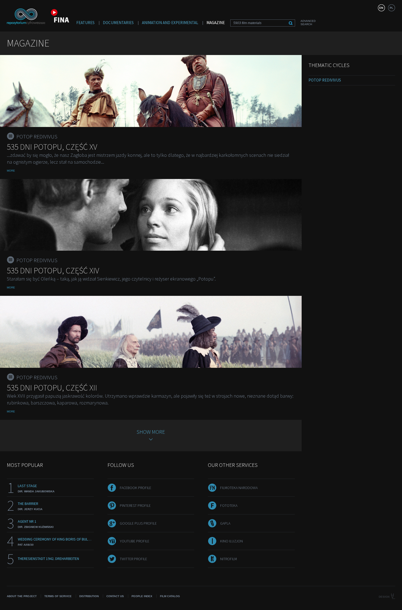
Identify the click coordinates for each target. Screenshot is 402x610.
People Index (142, 596)
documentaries (118, 22)
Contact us (115, 596)
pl (391, 7)
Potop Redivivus (324, 80)
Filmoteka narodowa (239, 487)
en (381, 7)
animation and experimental (170, 22)
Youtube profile (134, 541)
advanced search (308, 22)
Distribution (89, 596)
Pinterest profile (135, 505)
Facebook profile (135, 487)
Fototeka (228, 505)
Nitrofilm (228, 558)
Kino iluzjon (231, 541)
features (85, 22)
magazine (215, 22)
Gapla (225, 523)
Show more (150, 431)
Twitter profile (133, 558)
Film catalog (170, 596)
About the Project (22, 596)
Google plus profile (138, 523)
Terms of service (58, 596)
